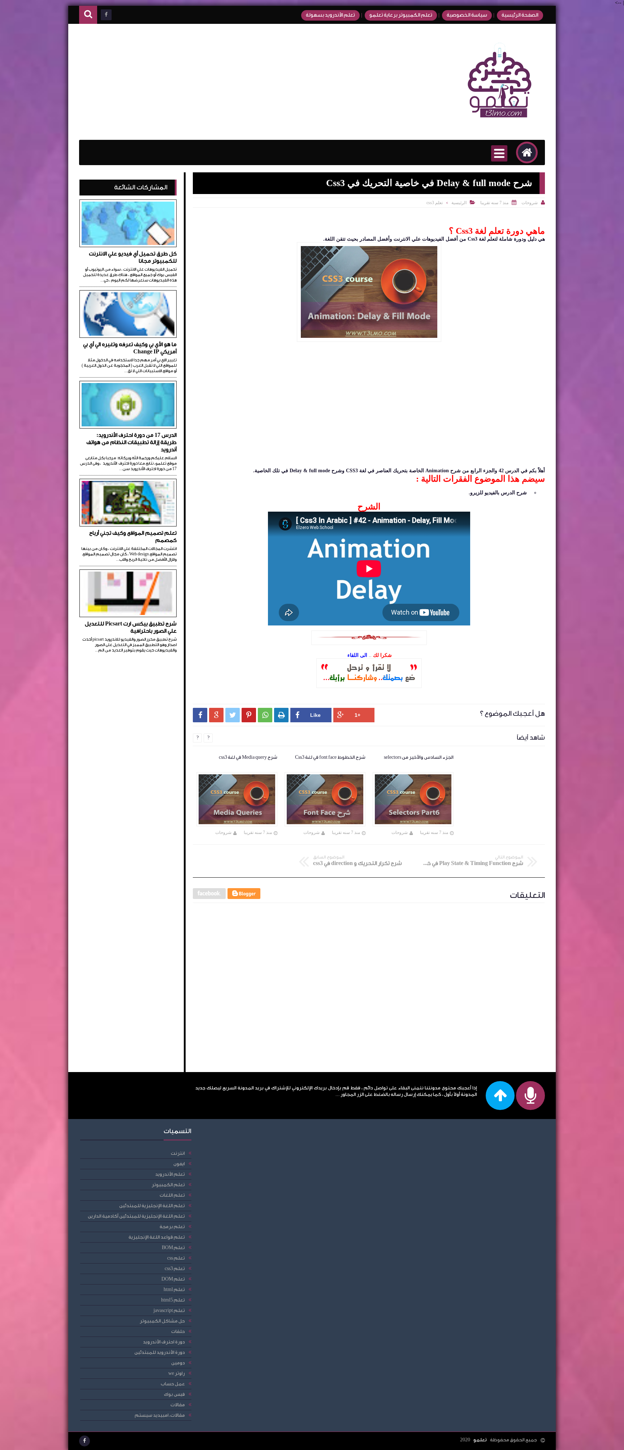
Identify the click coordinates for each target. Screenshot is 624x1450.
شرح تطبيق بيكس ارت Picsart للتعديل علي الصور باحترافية (131, 627)
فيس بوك (174, 1394)
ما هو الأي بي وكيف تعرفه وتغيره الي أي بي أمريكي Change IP (130, 348)
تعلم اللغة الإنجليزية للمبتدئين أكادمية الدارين (136, 1216)
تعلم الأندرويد (170, 1174)
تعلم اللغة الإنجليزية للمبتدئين (152, 1205)
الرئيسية (459, 202)
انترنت (178, 1153)
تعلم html (174, 1289)
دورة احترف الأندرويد (164, 1341)
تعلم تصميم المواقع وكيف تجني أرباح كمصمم (133, 536)
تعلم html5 (173, 1300)
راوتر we (176, 1373)
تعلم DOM (173, 1279)
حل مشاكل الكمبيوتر (162, 1321)
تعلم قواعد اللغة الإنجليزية (157, 1237)
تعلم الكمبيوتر (168, 1184)
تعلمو (480, 1439)
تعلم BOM (173, 1247)
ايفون (179, 1163)
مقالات (177, 1404)
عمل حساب (173, 1383)
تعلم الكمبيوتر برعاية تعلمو (400, 15)
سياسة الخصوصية (467, 15)
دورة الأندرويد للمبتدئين (159, 1352)
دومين (178, 1362)
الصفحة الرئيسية (520, 15)
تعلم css (176, 1258)
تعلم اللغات (172, 1195)
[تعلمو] (500, 122)
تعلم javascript (169, 1310)
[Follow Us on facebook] (84, 1441)
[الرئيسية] (527, 152)
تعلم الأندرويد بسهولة (330, 15)
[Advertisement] (210, 82)
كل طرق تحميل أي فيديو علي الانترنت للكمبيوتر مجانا (133, 257)
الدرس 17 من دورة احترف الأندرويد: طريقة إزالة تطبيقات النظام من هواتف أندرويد (131, 442)
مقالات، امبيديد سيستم (160, 1415)
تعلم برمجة (172, 1226)
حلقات (178, 1331)
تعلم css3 (434, 202)
